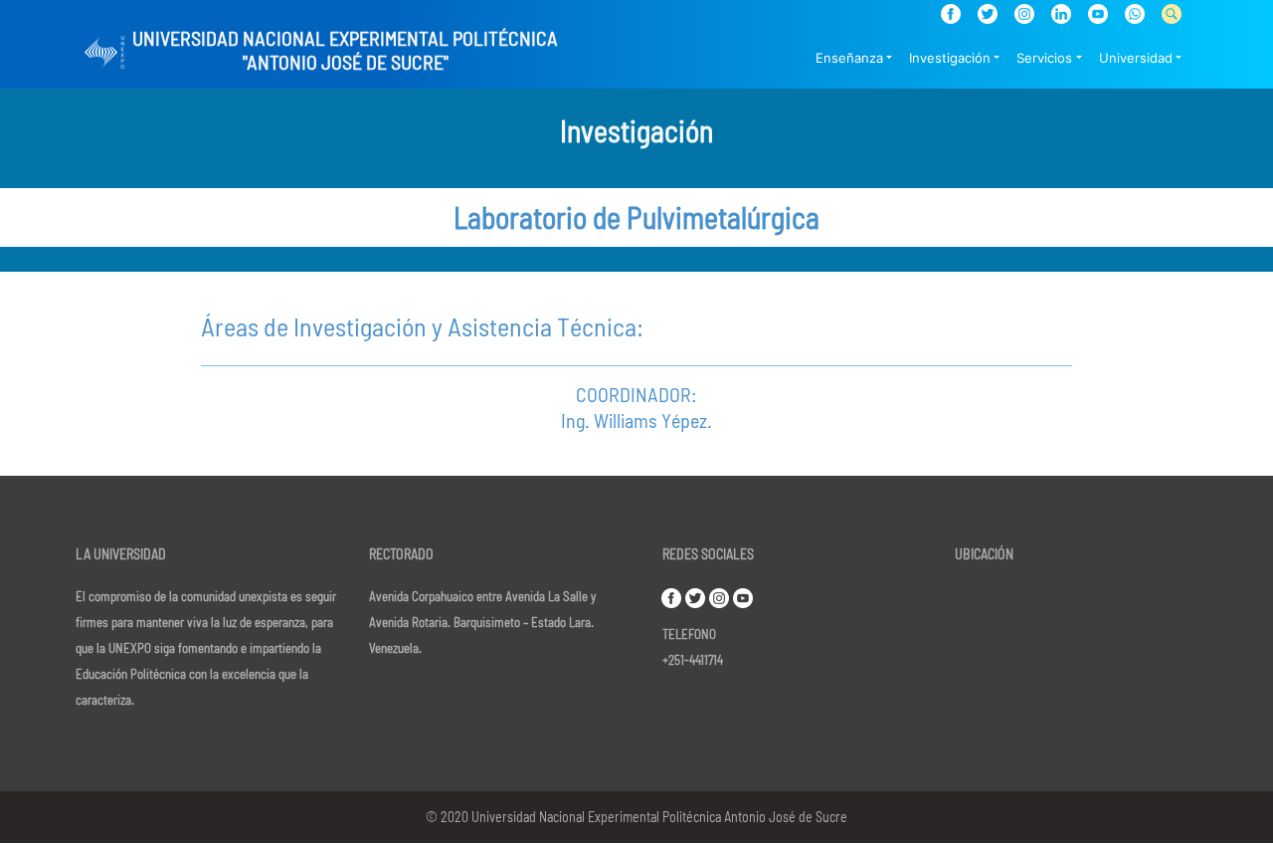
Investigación (950, 58)
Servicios (1044, 58)
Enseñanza (849, 58)
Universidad (1136, 58)
